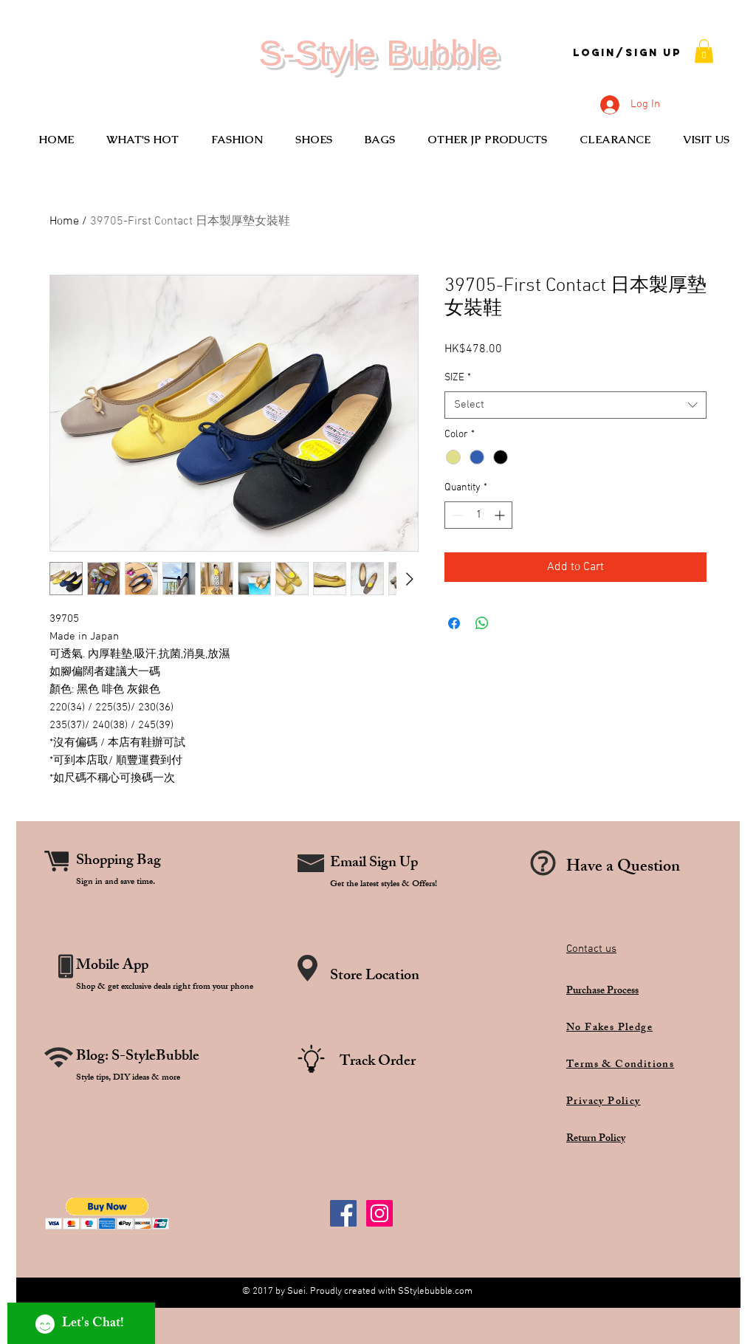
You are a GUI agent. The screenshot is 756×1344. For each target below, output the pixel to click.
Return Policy (595, 1139)
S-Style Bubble (378, 53)
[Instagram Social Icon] (379, 1213)
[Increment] (501, 515)
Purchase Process (602, 991)
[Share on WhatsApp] (482, 623)
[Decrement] (456, 515)
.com (462, 1291)
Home (64, 221)
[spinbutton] (478, 515)
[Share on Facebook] (454, 623)
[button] (704, 51)
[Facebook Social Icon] (343, 1213)
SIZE (457, 377)
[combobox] (575, 405)
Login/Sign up (627, 53)
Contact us (591, 949)
